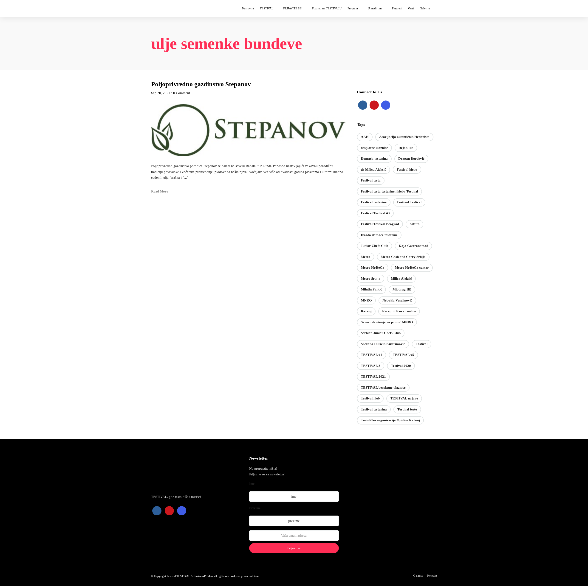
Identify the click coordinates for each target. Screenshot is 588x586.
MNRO (366, 300)
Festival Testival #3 (375, 213)
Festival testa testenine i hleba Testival (389, 191)
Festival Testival (409, 202)
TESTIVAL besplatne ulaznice (383, 387)
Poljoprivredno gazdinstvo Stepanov (201, 84)
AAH (365, 137)
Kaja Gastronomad (413, 246)
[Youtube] (374, 105)
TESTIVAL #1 (371, 355)
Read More (159, 191)
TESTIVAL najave (404, 398)
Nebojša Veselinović (397, 300)
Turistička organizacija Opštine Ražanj (390, 420)
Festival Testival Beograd (380, 224)
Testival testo (407, 409)
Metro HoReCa (372, 267)
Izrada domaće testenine (379, 235)
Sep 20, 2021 (160, 93)
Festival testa (371, 180)
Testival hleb (370, 398)
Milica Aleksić (401, 278)
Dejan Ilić (406, 148)
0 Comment (181, 93)
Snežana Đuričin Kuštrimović (383, 344)
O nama (418, 575)
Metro (365, 257)
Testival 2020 (401, 366)
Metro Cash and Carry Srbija (403, 257)
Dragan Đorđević (411, 158)
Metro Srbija (370, 278)
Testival (421, 344)
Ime (251, 484)
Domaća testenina (374, 158)
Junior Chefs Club (374, 246)
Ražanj (366, 311)
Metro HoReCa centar (412, 267)
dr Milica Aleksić (373, 169)
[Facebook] (362, 105)
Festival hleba (407, 169)
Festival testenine (374, 202)
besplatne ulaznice (374, 148)
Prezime (254, 508)
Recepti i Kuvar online (399, 311)
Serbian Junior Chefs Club (381, 333)
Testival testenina (374, 409)
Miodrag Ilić (402, 289)
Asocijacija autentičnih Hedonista (404, 137)
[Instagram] (385, 105)
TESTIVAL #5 (403, 355)
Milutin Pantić (371, 289)
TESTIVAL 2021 (373, 376)
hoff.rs (414, 224)
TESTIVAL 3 (370, 366)
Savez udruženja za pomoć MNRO (387, 322)
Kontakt (432, 575)
